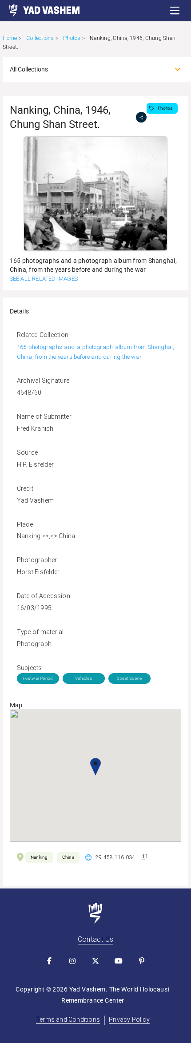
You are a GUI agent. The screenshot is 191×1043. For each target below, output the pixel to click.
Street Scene (129, 678)
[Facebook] (49, 960)
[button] (175, 11)
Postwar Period (38, 678)
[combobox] (88, 69)
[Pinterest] (142, 960)
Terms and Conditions (68, 1019)
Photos (71, 38)
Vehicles (83, 678)
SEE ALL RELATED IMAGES (44, 278)
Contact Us (95, 939)
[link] (40, 10)
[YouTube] (118, 960)
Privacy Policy (129, 1019)
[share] (141, 117)
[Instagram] (72, 960)
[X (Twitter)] (95, 960)
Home (10, 38)
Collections (40, 38)
